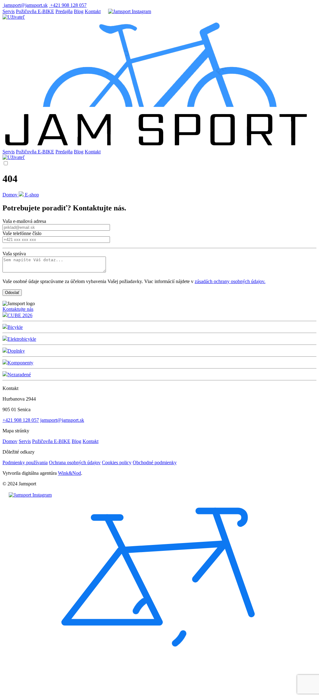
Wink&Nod (69, 473)
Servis (8, 11)
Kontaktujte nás (17, 309)
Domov (10, 194)
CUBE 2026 (19, 315)
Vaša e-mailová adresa (24, 221)
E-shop (32, 194)
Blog (78, 11)
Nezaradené (19, 374)
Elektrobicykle (21, 339)
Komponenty (20, 362)
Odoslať (12, 292)
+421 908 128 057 (20, 420)
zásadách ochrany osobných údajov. (230, 281)
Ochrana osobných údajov (75, 462)
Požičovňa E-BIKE (35, 11)
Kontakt (93, 11)
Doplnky (16, 351)
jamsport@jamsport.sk (62, 420)
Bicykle (15, 327)
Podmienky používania (25, 462)
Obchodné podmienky (155, 462)
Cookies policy (116, 462)
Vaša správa (14, 253)
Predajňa (64, 11)
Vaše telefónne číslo (21, 233)
